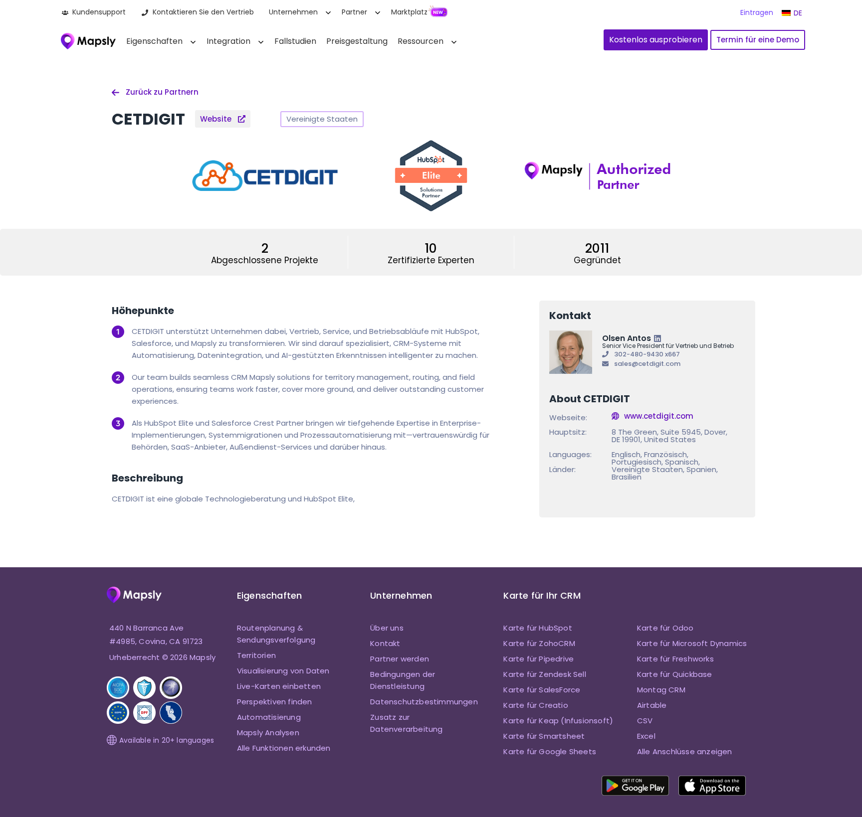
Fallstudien (295, 41)
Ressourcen (420, 41)
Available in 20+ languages (166, 740)
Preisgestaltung (357, 41)
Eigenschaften (154, 41)
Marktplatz (409, 12)
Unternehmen (293, 12)
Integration (228, 41)
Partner (354, 12)
